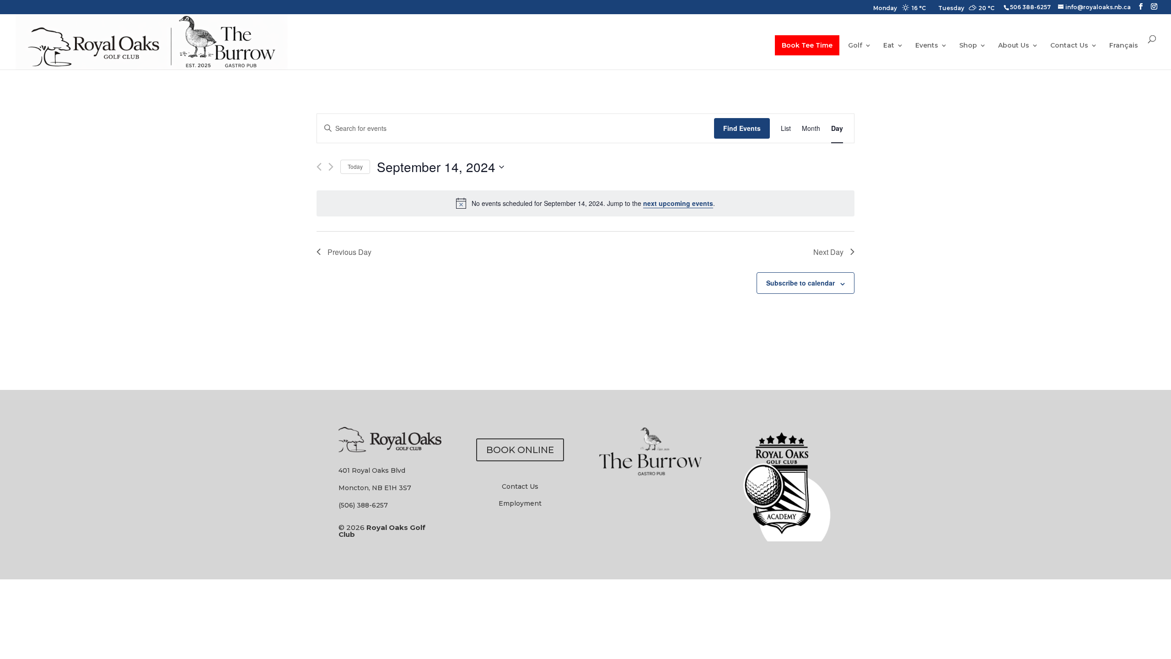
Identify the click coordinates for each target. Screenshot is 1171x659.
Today (355, 166)
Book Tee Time (807, 45)
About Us (1013, 45)
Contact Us (1069, 45)
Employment (520, 503)
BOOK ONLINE (520, 449)
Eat (888, 45)
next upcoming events (678, 203)
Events (926, 45)
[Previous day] (319, 166)
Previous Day (349, 252)
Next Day (828, 252)
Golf (855, 45)
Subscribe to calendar (800, 282)
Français (1123, 45)
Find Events (742, 128)
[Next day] (330, 166)
